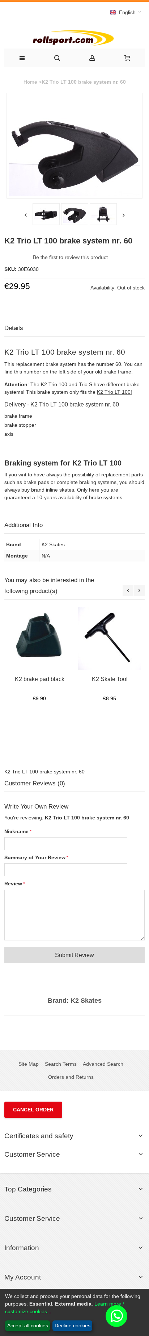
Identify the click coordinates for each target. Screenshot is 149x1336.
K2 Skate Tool (110, 679)
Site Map (28, 1064)
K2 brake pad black (39, 679)
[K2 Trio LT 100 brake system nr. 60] (46, 214)
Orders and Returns (71, 1077)
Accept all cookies (27, 1325)
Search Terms (61, 1064)
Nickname (16, 831)
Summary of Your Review (34, 857)
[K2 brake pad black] (39, 638)
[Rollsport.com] (75, 37)
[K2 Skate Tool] (109, 638)
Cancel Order (33, 1109)
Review (13, 883)
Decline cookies (72, 1325)
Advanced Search (103, 1064)
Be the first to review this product (70, 257)
